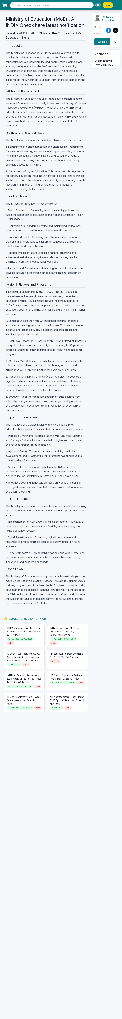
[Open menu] (117, 5)
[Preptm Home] (5, 5)
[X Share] (115, 30)
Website (102, 41)
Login (108, 5)
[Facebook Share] (108, 30)
